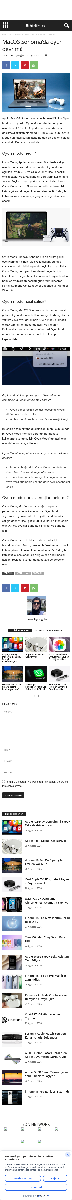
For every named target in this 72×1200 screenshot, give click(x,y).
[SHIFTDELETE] (11, 1136)
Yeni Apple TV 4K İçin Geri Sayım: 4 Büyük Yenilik (58, 687)
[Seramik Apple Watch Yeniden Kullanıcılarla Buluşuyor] (12, 1039)
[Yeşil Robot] (45, 1136)
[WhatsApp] (34, 65)
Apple (18, 34)
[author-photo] (36, 605)
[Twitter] (15, 65)
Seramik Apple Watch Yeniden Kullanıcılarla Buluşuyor (45, 1035)
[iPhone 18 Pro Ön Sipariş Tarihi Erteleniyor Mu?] (12, 674)
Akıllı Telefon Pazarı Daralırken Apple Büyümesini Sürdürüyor (46, 1055)
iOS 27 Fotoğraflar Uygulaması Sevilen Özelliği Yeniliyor (59, 657)
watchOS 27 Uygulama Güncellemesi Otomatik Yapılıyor (47, 900)
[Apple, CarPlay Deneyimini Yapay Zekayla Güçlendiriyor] (12, 645)
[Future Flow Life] (45, 1149)
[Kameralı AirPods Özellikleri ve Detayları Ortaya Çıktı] (12, 1000)
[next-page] (38, 696)
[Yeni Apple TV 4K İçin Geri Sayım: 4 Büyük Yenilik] (59, 674)
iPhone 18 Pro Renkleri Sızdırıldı (47, 1091)
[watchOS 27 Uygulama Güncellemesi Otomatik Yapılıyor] (12, 904)
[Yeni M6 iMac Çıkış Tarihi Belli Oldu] (12, 942)
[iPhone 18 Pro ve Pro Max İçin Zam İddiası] (12, 981)
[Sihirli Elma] (28, 1136)
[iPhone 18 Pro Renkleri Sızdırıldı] (12, 1097)
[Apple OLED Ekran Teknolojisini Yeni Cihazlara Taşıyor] (12, 1077)
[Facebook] (6, 65)
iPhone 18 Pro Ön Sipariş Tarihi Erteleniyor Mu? (11, 687)
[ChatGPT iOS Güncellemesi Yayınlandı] (12, 1019)
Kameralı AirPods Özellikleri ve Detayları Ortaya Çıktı (46, 997)
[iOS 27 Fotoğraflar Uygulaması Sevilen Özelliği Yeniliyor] (59, 645)
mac (28, 573)
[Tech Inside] (62, 1136)
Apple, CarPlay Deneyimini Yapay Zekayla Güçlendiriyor (11, 658)
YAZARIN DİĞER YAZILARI (48, 630)
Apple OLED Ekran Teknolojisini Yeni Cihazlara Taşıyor (46, 1074)
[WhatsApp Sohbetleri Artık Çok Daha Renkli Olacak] (36, 674)
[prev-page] (34, 696)
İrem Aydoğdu (16, 55)
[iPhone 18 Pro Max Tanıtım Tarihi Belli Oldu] (12, 923)
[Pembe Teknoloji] (28, 1149)
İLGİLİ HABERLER (20, 630)
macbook (37, 573)
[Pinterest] (25, 65)
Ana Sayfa (6, 34)
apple (19, 573)
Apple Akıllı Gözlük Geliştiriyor (35, 655)
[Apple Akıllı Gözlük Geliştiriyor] (36, 645)
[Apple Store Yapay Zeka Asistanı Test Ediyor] (12, 962)
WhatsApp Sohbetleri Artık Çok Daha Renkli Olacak (35, 687)
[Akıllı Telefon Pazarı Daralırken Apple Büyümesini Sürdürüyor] (12, 1058)
